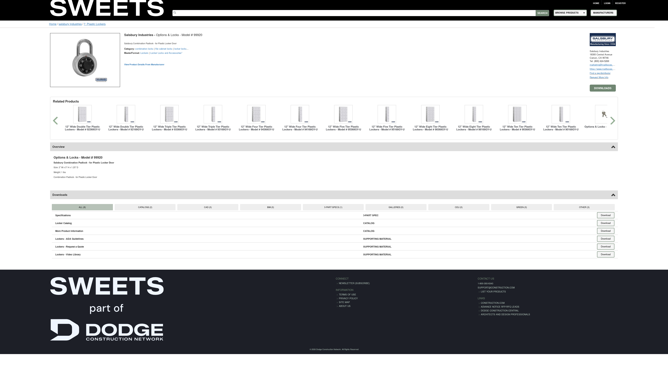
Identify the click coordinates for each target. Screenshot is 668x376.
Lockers (101, 52)
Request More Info (642, 77)
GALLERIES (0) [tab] (405, 207)
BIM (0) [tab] (260, 207)
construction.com (395, 302)
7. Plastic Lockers (52, 24)
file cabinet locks (120, 48)
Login (607, 3)
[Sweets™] (107, 7)
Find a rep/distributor (643, 73)
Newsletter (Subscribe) (354, 283)
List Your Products (395, 291)
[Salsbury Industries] (646, 39)
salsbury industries (27, 24)
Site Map (344, 302)
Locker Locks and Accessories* (123, 52)
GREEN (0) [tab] (550, 207)
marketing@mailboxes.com (647, 64)
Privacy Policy (348, 298)
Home (596, 3)
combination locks (101, 48)
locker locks (137, 48)
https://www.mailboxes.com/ (647, 68)
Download (649, 215)
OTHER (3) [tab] (622, 207)
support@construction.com (398, 287)
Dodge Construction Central (402, 314)
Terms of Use (347, 294)
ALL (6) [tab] (43, 207)
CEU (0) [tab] (478, 207)
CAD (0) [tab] (188, 207)
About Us (345, 306)
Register (620, 3)
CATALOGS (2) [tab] (116, 207)
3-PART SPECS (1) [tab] (333, 207)
